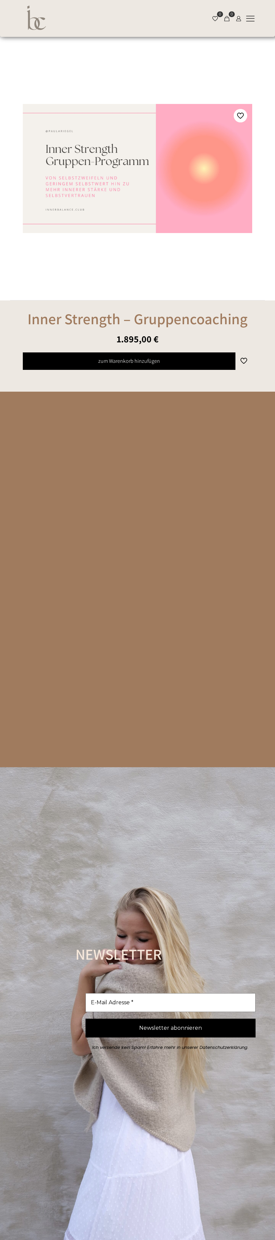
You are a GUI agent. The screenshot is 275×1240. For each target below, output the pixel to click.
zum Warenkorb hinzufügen (129, 360)
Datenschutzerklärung (224, 1047)
